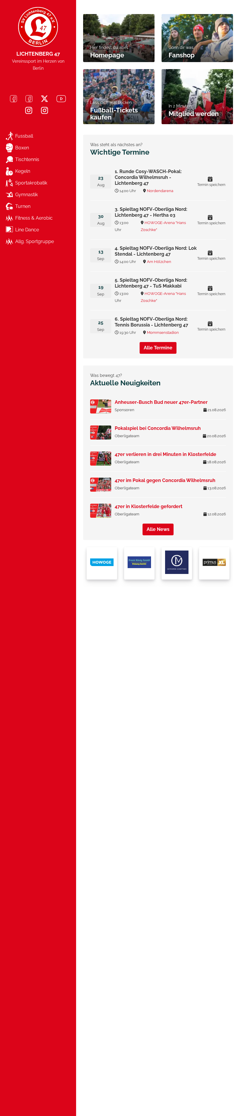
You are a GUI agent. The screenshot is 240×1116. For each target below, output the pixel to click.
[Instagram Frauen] (44, 110)
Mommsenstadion (163, 332)
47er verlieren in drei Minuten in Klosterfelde (165, 454)
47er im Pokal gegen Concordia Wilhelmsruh (165, 480)
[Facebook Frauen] (29, 99)
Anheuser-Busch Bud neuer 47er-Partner (161, 402)
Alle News (158, 529)
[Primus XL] (214, 563)
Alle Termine (158, 348)
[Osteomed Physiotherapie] (177, 563)
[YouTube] (61, 99)
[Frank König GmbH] (139, 563)
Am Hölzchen (159, 261)
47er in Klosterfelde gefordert (148, 506)
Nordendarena (160, 191)
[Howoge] (102, 563)
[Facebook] (13, 99)
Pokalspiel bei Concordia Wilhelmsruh (158, 428)
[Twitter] (44, 99)
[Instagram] (29, 110)
